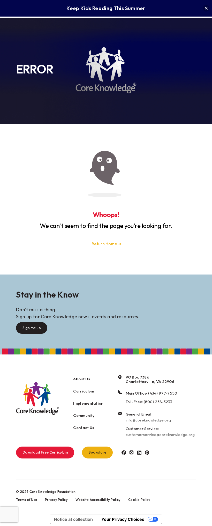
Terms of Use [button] (26, 500)
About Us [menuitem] (81, 378)
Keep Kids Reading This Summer (105, 8)
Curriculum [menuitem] (83, 391)
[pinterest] (147, 452)
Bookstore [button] (97, 452)
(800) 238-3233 (158, 401)
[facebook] (123, 452)
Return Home (104, 243)
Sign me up (31, 327)
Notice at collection (73, 519)
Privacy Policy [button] (56, 500)
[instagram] (131, 452)
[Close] (206, 8)
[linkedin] (139, 452)
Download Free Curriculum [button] (45, 452)
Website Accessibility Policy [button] (97, 500)
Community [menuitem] (84, 415)
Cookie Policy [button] (139, 500)
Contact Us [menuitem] (83, 427)
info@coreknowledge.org (148, 420)
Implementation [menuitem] (88, 403)
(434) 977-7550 (162, 393)
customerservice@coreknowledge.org (160, 434)
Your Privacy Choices (122, 519)
